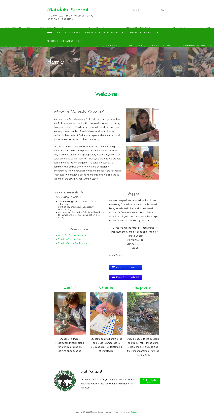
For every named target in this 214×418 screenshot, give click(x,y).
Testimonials (134, 32)
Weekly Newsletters (113, 32)
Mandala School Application (72, 243)
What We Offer (92, 32)
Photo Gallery (151, 32)
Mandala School (67, 10)
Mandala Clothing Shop (70, 239)
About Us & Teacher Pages (68, 32)
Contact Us (67, 41)
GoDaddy (134, 412)
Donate (80, 41)
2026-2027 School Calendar (72, 235)
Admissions (52, 41)
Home (49, 32)
